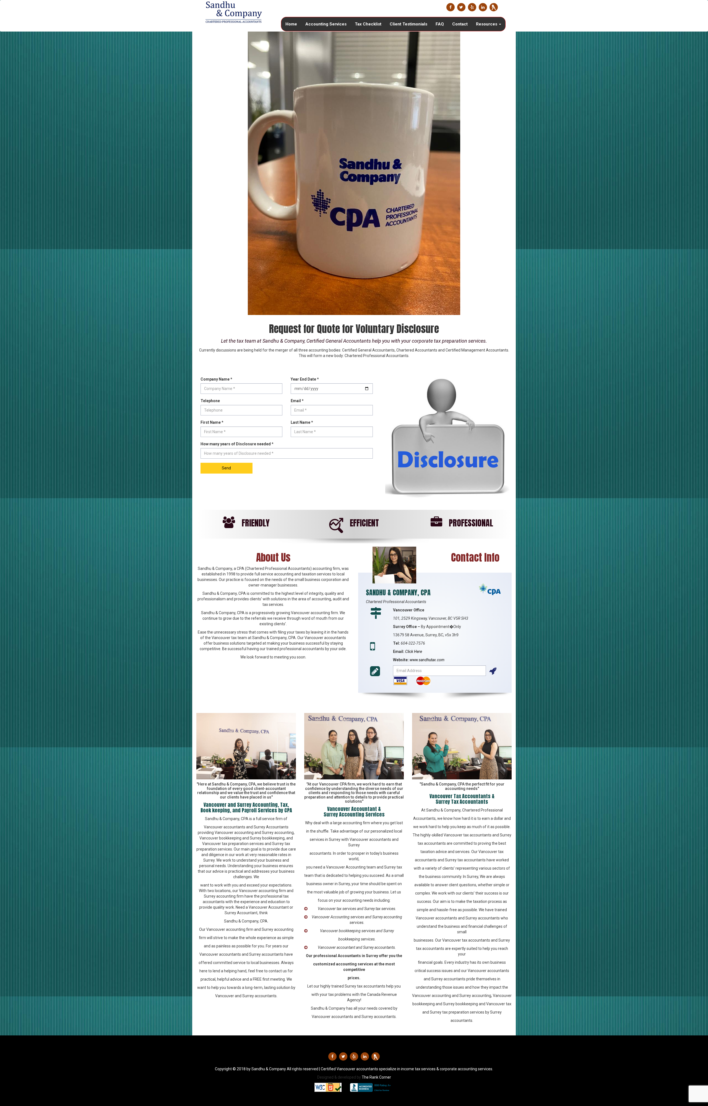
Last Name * (302, 422)
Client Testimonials (408, 24)
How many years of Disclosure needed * (237, 444)
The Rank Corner (376, 1077)
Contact (460, 24)
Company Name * (216, 379)
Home (291, 24)
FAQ (440, 24)
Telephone (210, 401)
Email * (297, 401)
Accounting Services (326, 24)
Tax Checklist (368, 24)
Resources (487, 24)
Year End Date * (305, 379)
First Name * (212, 422)
